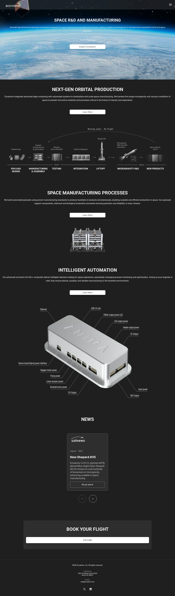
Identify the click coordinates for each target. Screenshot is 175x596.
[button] (93, 499)
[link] (87, 485)
